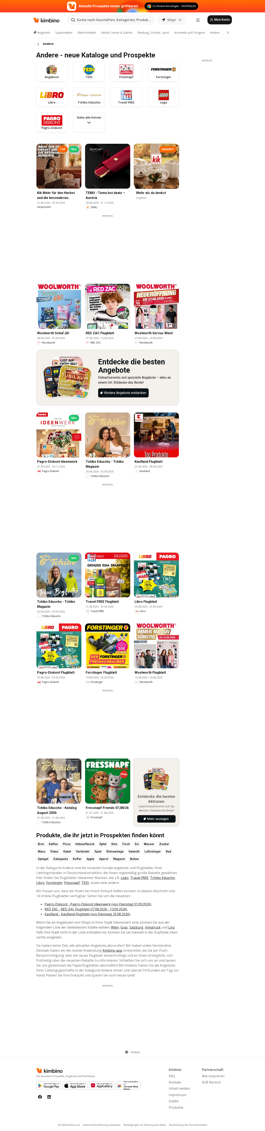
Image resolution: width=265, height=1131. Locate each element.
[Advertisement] (110, 246)
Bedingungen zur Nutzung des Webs (145, 1125)
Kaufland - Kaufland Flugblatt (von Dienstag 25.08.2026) (87, 914)
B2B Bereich (211, 1082)
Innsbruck (153, 927)
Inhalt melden (179, 1088)
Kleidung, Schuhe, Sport (153, 32)
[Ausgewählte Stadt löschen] (180, 20)
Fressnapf (72, 882)
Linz (171, 927)
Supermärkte (63, 32)
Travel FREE (139, 877)
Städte (174, 1101)
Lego (125, 877)
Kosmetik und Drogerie (189, 32)
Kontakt (175, 1082)
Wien (115, 927)
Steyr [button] (171, 20)
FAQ (172, 1076)
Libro (40, 882)
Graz (124, 927)
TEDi (85, 882)
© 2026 (69, 1125)
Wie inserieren (213, 1076)
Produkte (176, 1107)
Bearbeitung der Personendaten (188, 1125)
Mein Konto (222, 19)
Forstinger (54, 882)
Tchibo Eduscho (162, 877)
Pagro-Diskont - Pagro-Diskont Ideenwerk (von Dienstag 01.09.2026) (98, 904)
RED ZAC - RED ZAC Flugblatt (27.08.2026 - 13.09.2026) (86, 909)
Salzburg (136, 927)
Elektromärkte (86, 32)
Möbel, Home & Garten (116, 32)
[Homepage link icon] (126, 1052)
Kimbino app (112, 950)
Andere (215, 32)
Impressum (177, 1095)
